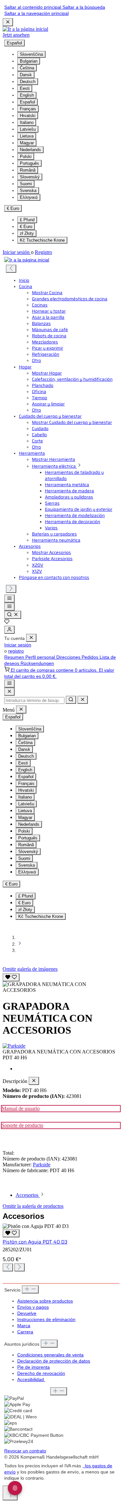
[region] (61, 982)
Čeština (27, 68)
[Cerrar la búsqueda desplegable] (82, 700)
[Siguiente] (11, 589)
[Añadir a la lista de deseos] (11, 977)
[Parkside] (61, 1046)
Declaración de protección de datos (53, 1361)
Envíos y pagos (33, 1307)
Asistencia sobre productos (45, 1301)
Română (27, 170)
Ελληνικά (29, 197)
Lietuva (27, 136)
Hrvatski (27, 115)
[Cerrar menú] (31, 638)
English (27, 95)
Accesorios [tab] (28, 1195)
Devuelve (26, 1313)
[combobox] (34, 700)
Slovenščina (31, 54)
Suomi (26, 183)
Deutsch (27, 81)
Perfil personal (40, 657)
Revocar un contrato (25, 1451)
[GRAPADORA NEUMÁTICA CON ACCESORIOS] (61, 987)
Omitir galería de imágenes (30, 969)
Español (27, 102)
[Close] (9, 692)
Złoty (27, 233)
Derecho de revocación (41, 1373)
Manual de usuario (21, 1108)
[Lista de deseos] (6, 622)
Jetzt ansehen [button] (16, 35)
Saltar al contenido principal (33, 7)
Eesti (25, 88)
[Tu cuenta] (9, 630)
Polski (26, 156)
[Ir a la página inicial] (25, 29)
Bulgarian (28, 61)
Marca (23, 1325)
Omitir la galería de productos (33, 1206)
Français (28, 108)
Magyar (27, 142)
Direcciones (69, 657)
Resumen (14, 657)
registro (16, 651)
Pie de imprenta (33, 1367)
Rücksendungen (37, 663)
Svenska (28, 190)
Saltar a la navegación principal (36, 13)
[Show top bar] (9, 683)
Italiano (27, 122)
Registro (43, 252)
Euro (26, 226)
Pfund (27, 219)
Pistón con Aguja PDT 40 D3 (35, 1242)
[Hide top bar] (8, 22)
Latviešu (28, 129)
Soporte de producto (22, 1125)
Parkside (41, 1164)
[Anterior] (11, 269)
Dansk (26, 74)
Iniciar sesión (17, 252)
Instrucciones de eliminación (46, 1319)
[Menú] (9, 599)
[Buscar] (12, 615)
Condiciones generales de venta (50, 1355)
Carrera (25, 1331)
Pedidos (91, 657)
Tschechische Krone (42, 240)
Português (29, 163)
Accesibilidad (31, 1379)
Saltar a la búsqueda (83, 7)
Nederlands (30, 149)
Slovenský (30, 176)
